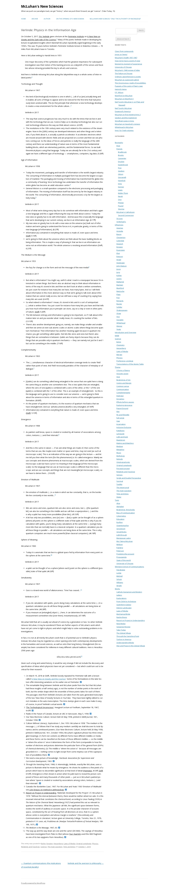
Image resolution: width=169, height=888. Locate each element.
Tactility (119, 484)
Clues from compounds (124, 51)
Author (47, 19)
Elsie (118, 146)
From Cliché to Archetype (126, 601)
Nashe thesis (121, 617)
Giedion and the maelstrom (126, 118)
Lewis (120, 190)
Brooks (121, 155)
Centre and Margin (123, 383)
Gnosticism (120, 528)
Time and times (69, 847)
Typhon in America (123, 639)
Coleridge (120, 240)
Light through (121, 535)
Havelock (121, 180)
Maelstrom (120, 440)
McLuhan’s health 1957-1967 (126, 57)
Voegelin (119, 320)
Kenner (121, 187)
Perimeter (88, 770)
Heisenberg (58, 843)
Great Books (121, 532)
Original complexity (83, 843)
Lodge (118, 573)
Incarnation (121, 424)
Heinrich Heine (121, 89)
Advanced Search (123, 39)
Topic (117, 500)
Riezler (119, 304)
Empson (119, 256)
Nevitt (120, 196)
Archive (35, 19)
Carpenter (122, 158)
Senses (119, 475)
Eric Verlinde (44, 36)
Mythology (120, 456)
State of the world (123, 560)
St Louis (119, 218)
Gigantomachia (122, 525)
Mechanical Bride (123, 614)
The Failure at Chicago (123, 73)
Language (120, 434)
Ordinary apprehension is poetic (128, 76)
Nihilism (119, 544)
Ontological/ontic (123, 462)
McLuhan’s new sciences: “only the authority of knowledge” (115, 19)
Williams (119, 582)
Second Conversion (126, 215)
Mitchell (119, 576)
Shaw (118, 313)
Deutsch (119, 244)
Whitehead (120, 323)
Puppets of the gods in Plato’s (129, 86)
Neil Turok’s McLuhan (123, 108)
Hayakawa (120, 570)
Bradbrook (122, 152)
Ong (119, 199)
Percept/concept (123, 468)
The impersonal (122, 487)
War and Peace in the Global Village (130, 646)
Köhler (119, 275)
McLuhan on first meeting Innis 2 (128, 114)
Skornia (121, 209)
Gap (118, 421)
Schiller (119, 307)
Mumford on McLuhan (123, 95)
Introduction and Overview (125, 332)
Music (118, 453)
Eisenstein (120, 250)
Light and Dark (122, 437)
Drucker (121, 161)
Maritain (119, 285)
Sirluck (119, 579)
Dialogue (120, 396)
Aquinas (119, 228)
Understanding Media (125, 642)
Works (117, 589)
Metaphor (120, 449)
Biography (119, 142)
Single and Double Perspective (128, 478)
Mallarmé (120, 282)
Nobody (119, 459)
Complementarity (123, 392)
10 (51, 555)
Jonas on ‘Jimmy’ (121, 54)
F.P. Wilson (119, 92)
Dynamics (120, 399)
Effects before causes (125, 402)
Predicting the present (125, 554)
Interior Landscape (124, 608)
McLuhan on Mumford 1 (124, 99)
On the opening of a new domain (70, 19)
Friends (119, 149)
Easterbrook (123, 165)
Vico (118, 316)
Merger (119, 354)
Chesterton (120, 237)
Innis (120, 184)
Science (44, 847)
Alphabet (120, 506)
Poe (118, 297)
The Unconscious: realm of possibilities (130, 83)
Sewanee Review (123, 627)
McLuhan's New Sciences (42, 6)
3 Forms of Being (123, 370)
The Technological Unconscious (39, 707)
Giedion (121, 171)
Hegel (118, 259)
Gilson (120, 174)
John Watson (121, 266)
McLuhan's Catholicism (125, 212)
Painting (119, 547)
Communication (122, 389)
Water (118, 497)
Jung (118, 272)
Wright (119, 585)
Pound (120, 206)
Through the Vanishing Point (127, 636)
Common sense (122, 386)
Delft (28, 236)
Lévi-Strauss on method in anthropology (46, 789)
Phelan (121, 202)
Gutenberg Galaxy (123, 604)
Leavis (119, 278)
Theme (117, 367)
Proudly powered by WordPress (33, 883)
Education (120, 519)
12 (81, 656)
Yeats (118, 329)
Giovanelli (122, 177)
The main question (55, 847)
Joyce (118, 269)
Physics (95, 843)
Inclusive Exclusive (123, 427)
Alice (118, 503)
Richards (119, 301)
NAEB (117, 335)
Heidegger (120, 263)
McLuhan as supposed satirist (127, 80)
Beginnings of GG (123, 380)
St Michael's (121, 221)
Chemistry (120, 345)
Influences (119, 225)
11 (81, 590)
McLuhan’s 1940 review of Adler (127, 70)
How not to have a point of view (127, 61)
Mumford (120, 288)
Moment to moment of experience (128, 64)
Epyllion (119, 522)
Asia (118, 377)
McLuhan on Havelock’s (127, 124)
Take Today (121, 630)
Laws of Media (69, 843)
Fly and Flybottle (122, 415)
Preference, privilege (124, 361)
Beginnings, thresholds (125, 509)
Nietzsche (120, 291)
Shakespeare (121, 310)
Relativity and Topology (30, 847)
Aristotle (119, 231)
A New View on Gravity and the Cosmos (49, 679)
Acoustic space (122, 373)
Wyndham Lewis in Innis (124, 121)
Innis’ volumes (124, 130)
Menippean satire (123, 538)
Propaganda (121, 557)
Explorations (121, 598)
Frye (119, 168)
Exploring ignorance (124, 405)
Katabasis (120, 430)
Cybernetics (121, 516)
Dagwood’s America (123, 111)
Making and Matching (124, 443)
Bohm (43, 843)
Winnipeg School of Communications (129, 566)
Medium (119, 446)
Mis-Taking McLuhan (124, 541)
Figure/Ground (122, 408)
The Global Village (123, 633)
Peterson (120, 551)
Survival (119, 481)
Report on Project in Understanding (41, 793)
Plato (118, 294)
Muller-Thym (123, 193)
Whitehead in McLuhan (124, 127)
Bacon (118, 234)
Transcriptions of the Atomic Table (130, 364)
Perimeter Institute (76, 36)
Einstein (49, 843)
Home (23, 19)
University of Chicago (123, 67)
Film (117, 411)
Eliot (118, 253)
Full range (120, 418)
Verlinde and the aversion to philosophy (86, 863)
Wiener (119, 326)
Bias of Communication (125, 513)
